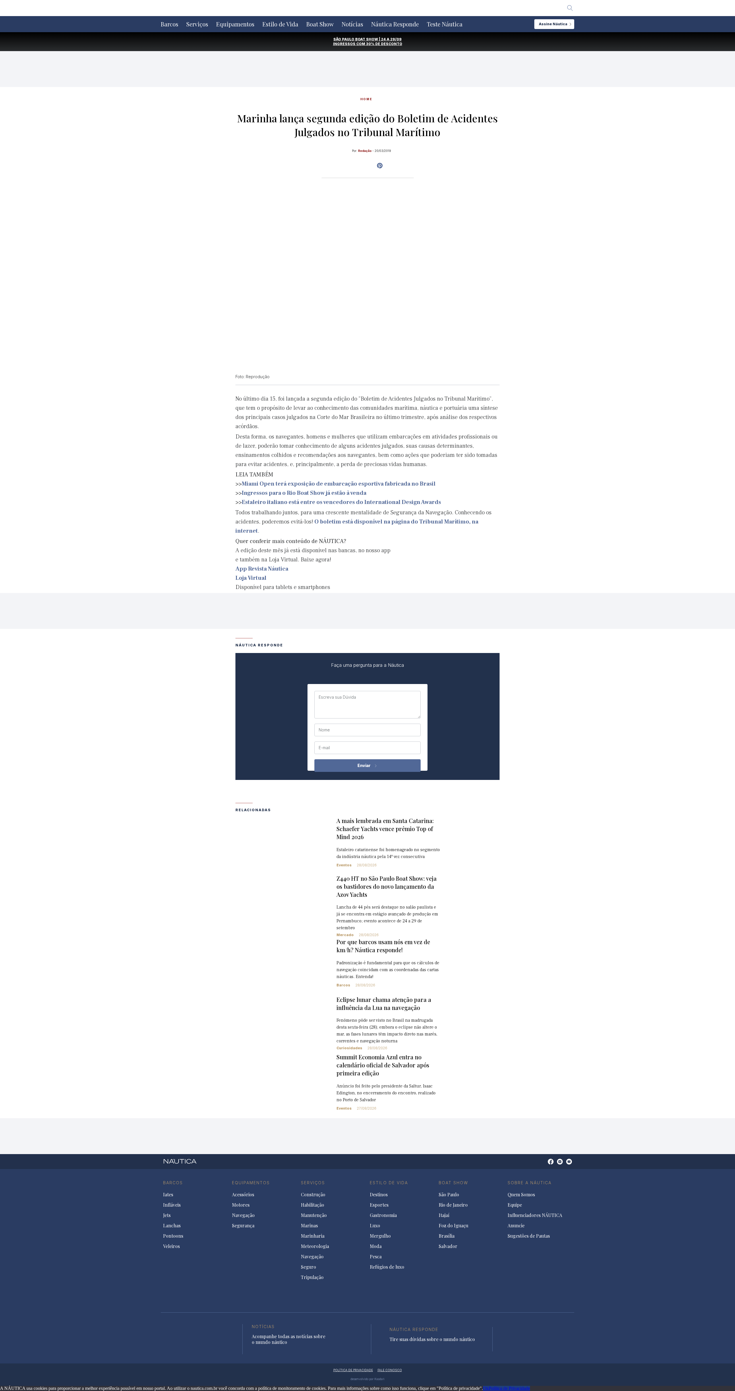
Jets (167, 1215)
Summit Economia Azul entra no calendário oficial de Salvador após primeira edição (382, 1065)
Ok (486, 1388)
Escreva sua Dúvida (337, 697)
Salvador (448, 1246)
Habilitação (312, 1205)
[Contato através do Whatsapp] (544, 1164)
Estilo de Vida (280, 24)
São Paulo (449, 1194)
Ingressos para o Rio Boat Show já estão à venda (304, 493)
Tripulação (312, 1277)
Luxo (375, 1225)
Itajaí (444, 1215)
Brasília (446, 1236)
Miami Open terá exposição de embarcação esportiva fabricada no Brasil (339, 484)
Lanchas (172, 1225)
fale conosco (390, 1370)
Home (366, 99)
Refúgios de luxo (387, 1267)
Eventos (344, 865)
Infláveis (172, 1205)
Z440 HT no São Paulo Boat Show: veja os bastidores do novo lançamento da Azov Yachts (386, 886)
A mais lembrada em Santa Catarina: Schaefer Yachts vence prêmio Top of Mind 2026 (385, 829)
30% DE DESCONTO (384, 44)
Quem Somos (521, 1194)
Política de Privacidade (509, 1388)
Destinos (379, 1194)
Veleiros (171, 1246)
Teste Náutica (445, 24)
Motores (240, 1205)
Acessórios (243, 1194)
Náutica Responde (395, 24)
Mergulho (380, 1236)
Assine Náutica (553, 24)
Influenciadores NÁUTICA (535, 1215)
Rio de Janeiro (453, 1205)
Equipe (515, 1205)
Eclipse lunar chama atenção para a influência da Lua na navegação (383, 1003)
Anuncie (516, 1225)
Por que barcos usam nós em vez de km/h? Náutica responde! (383, 946)
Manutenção (314, 1215)
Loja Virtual (250, 578)
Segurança (243, 1225)
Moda (376, 1246)
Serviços (197, 24)
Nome (324, 730)
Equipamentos (235, 24)
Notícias (352, 24)
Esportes (379, 1205)
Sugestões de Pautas (529, 1236)
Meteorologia (315, 1246)
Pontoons (173, 1236)
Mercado (345, 935)
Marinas (309, 1225)
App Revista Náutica (261, 569)
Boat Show (320, 24)
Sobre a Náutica (530, 1182)
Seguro (308, 1267)
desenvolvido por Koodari (367, 1379)
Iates (168, 1194)
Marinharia (312, 1236)
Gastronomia (383, 1215)
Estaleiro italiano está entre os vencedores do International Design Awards (341, 502)
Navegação (243, 1215)
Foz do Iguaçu (453, 1225)
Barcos (169, 24)
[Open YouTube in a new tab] (379, 166)
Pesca (376, 1256)
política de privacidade (353, 1370)
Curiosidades (349, 1048)
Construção (313, 1194)
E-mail (324, 747)
